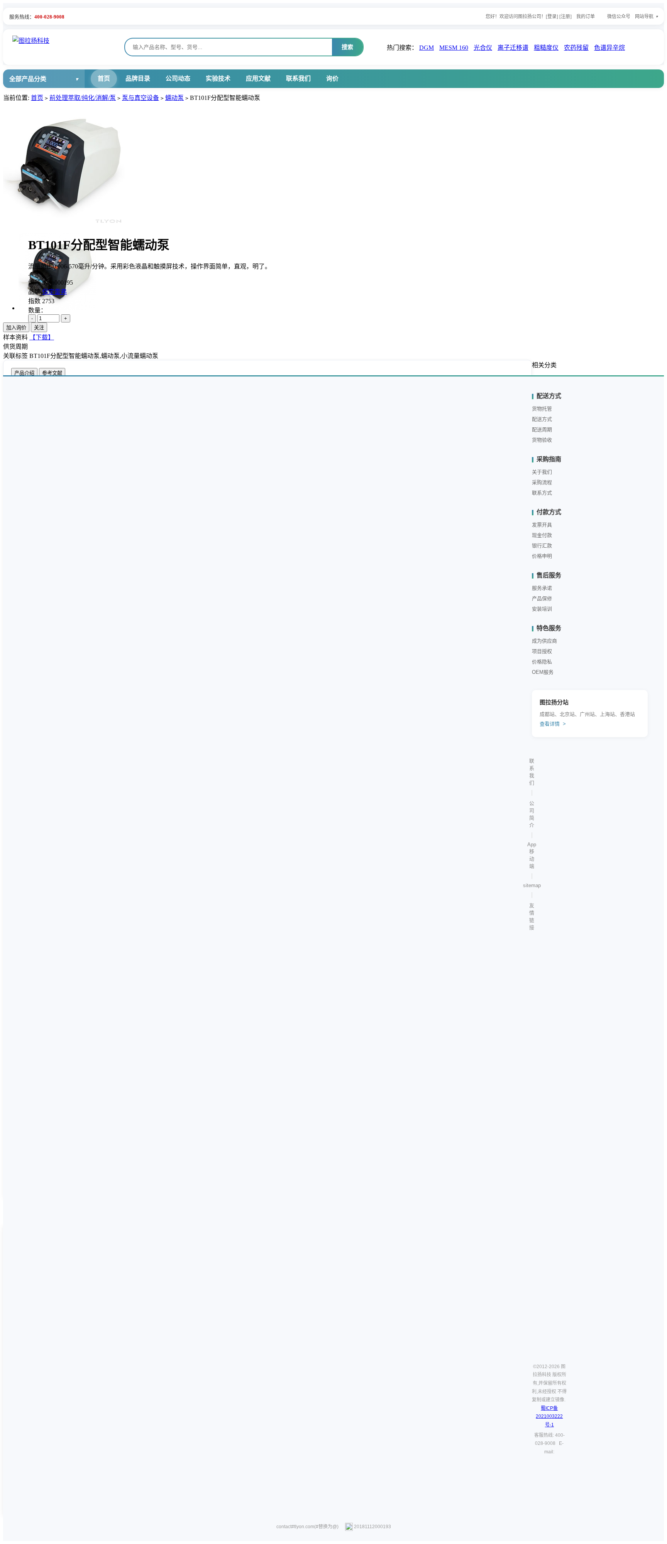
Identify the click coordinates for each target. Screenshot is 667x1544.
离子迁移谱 (513, 47)
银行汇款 (542, 545)
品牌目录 (137, 78)
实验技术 (218, 78)
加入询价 (16, 328)
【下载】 (41, 337)
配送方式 (542, 419)
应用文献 (258, 78)
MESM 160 (453, 47)
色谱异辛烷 (609, 47)
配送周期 (542, 429)
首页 (104, 78)
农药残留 (576, 47)
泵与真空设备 (140, 97)
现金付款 (542, 535)
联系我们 (298, 78)
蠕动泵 (174, 97)
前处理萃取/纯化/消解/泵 (82, 97)
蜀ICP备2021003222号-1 (549, 1417)
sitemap (532, 885)
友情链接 (531, 916)
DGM (426, 47)
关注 (39, 328)
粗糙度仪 (546, 47)
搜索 (347, 47)
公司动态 (178, 78)
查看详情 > (553, 724)
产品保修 (542, 598)
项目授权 (542, 651)
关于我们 (542, 472)
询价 (332, 78)
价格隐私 (542, 662)
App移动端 (531, 855)
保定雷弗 (54, 292)
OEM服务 (543, 672)
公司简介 (531, 814)
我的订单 (585, 16)
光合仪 (483, 47)
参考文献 (52, 373)
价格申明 (542, 556)
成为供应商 (544, 641)
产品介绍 (24, 373)
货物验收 (542, 440)
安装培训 (542, 609)
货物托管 (542, 409)
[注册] (565, 16)
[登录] (552, 16)
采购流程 (542, 482)
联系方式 (542, 493)
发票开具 (542, 525)
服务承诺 (542, 588)
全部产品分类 (27, 79)
